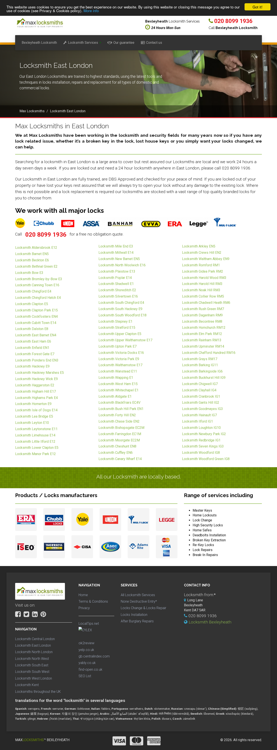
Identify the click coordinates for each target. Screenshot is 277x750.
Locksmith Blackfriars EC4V (119, 402)
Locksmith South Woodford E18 (122, 315)
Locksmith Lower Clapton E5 (36, 448)
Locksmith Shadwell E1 (116, 284)
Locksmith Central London (35, 639)
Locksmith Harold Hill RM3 (202, 284)
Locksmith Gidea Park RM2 (202, 271)
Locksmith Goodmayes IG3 (202, 409)
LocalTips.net (89, 623)
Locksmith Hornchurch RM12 (203, 327)
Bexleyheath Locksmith (39, 43)
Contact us (154, 43)
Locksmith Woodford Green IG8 (206, 459)
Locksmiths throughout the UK (38, 692)
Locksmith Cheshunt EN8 (117, 446)
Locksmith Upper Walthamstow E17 (125, 340)
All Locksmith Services (138, 595)
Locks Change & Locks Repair (143, 608)
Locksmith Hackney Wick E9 (36, 379)
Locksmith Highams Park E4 (36, 398)
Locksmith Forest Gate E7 (34, 354)
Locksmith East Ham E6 (33, 341)
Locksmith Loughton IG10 (201, 428)
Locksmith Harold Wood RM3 (204, 278)
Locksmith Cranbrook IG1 (201, 396)
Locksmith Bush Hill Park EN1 (120, 409)
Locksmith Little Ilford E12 (35, 441)
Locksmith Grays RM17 (199, 359)
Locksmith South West (32, 672)
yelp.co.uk (86, 650)
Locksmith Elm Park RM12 (202, 334)
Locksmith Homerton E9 (33, 404)
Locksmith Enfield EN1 (32, 348)
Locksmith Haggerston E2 (34, 385)
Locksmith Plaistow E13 (116, 271)
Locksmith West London (33, 678)
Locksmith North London (34, 652)
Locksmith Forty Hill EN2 (117, 415)
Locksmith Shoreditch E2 (117, 290)
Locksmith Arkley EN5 (198, 246)
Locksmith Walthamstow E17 (120, 365)
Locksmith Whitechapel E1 (118, 390)
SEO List (85, 676)
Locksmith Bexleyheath (210, 622)
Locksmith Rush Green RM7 (203, 309)
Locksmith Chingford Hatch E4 (38, 298)
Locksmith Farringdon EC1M (119, 434)
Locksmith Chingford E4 (33, 291)
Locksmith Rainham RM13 (201, 340)
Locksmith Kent (27, 685)
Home (83, 595)
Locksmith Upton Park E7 (117, 346)
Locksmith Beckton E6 (32, 260)
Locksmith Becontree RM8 (202, 321)
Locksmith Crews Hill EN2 (201, 253)
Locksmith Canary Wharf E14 (120, 459)
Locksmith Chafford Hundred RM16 (208, 353)
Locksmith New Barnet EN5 (119, 259)
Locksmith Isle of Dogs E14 (36, 410)
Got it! (258, 7)
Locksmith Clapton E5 (31, 304)
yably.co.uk (87, 663)
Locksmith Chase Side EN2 (119, 421)
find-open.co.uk (90, 669)
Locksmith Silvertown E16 (118, 296)
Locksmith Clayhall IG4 (199, 390)
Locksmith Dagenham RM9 (202, 315)
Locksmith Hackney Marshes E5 (39, 373)
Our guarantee (123, 43)
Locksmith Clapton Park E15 (36, 310)
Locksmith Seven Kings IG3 (203, 446)
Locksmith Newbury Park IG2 (204, 434)
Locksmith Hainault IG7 (199, 415)
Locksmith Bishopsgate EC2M (121, 428)
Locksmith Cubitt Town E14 (35, 323)
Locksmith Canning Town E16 (37, 285)
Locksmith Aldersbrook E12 (36, 248)
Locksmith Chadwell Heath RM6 (206, 303)
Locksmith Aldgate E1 (115, 396)
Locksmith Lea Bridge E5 (34, 416)
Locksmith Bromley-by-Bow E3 (38, 279)
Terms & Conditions (93, 601)
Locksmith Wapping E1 (115, 378)
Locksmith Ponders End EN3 (36, 360)
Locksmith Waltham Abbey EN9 (205, 259)
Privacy (84, 608)
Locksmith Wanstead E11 (117, 371)
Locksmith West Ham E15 (118, 384)
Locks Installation (134, 615)
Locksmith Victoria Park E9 (118, 359)
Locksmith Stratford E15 (116, 327)
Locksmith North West (32, 659)
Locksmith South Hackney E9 (120, 309)
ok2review (86, 643)
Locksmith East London (33, 645)
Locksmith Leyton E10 (32, 423)
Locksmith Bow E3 (29, 273)
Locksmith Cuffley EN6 (115, 453)
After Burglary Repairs (137, 621)
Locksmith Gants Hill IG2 (200, 402)
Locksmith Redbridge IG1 (201, 440)
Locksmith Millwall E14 (116, 253)
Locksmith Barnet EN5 (32, 254)
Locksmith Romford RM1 (201, 265)
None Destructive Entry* (139, 601)
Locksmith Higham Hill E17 (35, 391)
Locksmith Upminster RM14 (203, 346)
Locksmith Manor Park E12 (35, 454)
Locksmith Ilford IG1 (197, 421)
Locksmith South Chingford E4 (121, 303)
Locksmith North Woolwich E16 (122, 265)
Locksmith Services (83, 43)
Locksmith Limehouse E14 (35, 435)
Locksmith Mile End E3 (115, 246)
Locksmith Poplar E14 (115, 278)
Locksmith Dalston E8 (31, 329)
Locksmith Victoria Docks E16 (121, 353)
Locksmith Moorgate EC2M (119, 440)
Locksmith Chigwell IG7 (200, 384)
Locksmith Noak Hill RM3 (201, 290)
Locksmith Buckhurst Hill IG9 (203, 378)
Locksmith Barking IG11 (200, 365)
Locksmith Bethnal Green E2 (36, 266)
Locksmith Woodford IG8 (201, 453)
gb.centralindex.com (94, 656)
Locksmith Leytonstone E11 (36, 429)
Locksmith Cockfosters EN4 (36, 316)
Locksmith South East (31, 665)
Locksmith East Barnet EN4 (35, 335)
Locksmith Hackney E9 (32, 366)
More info (91, 10)
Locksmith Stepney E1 (115, 321)
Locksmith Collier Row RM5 (203, 296)
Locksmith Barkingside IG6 (202, 371)
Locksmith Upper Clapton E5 (119, 334)
